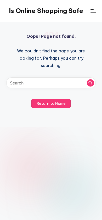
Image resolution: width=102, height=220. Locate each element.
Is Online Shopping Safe (46, 11)
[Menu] (93, 10)
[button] (90, 83)
